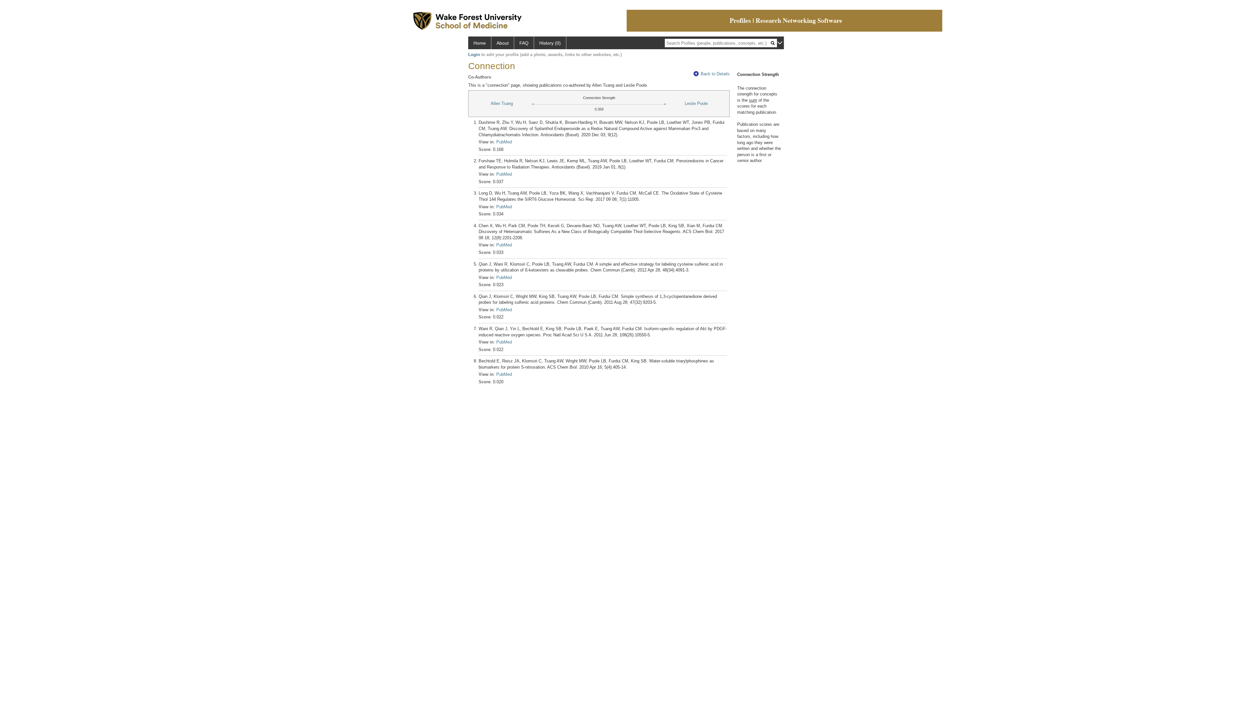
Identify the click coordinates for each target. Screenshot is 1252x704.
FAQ (524, 43)
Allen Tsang (502, 103)
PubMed (504, 141)
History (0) (550, 43)
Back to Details (715, 73)
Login (474, 54)
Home (479, 43)
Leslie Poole (696, 103)
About (503, 43)
